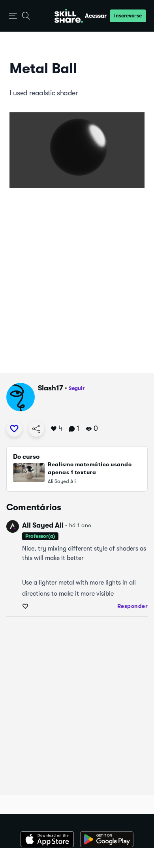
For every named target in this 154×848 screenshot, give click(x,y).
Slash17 (50, 388)
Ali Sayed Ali (43, 525)
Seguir (77, 388)
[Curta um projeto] (14, 429)
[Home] (68, 16)
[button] (13, 16)
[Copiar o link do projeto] (36, 429)
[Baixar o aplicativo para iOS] (47, 839)
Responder (132, 606)
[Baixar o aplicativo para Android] (106, 839)
